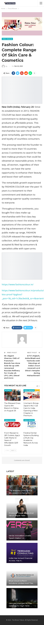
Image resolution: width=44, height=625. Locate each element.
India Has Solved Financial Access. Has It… (20, 559)
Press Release (7, 39)
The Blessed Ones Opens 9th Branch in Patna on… (20, 491)
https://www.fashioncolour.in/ (17, 284)
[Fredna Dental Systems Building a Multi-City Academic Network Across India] (31, 425)
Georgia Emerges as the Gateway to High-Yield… (20, 604)
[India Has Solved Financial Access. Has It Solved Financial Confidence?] (22, 553)
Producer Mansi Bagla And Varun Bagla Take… (21, 514)
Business (8, 390)
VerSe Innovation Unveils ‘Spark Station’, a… (20, 536)
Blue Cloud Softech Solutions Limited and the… (21, 582)
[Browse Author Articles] (22, 339)
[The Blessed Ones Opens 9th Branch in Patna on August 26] (12, 395)
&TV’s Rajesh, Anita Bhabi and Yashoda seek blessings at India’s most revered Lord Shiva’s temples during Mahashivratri (32, 366)
